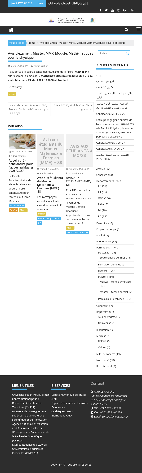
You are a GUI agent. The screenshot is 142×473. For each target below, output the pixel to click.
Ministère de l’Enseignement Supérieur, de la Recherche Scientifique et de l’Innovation (29, 415)
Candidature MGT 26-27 (110, 113)
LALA (101, 204)
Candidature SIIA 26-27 (110, 148)
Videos (102, 347)
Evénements (103, 241)
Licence (102, 270)
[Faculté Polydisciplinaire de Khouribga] (11, 29)
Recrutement (104, 366)
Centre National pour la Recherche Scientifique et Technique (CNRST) (27, 403)
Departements (105, 181)
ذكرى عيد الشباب (105, 81)
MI (99, 210)
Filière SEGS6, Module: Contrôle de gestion (73, 107)
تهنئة (98, 75)
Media (100, 336)
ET (99, 192)
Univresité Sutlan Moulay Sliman (31, 394)
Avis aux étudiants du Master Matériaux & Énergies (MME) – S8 (51, 151)
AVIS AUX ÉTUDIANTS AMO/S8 (79, 151)
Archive (100, 168)
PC (39, 223)
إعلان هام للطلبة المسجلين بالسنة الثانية (57, 3)
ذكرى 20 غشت (104, 87)
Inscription (102, 330)
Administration (41, 65)
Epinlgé (100, 235)
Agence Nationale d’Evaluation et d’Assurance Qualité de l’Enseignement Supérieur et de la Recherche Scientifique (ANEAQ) (31, 432)
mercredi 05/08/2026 (21, 151)
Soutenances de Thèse (113, 257)
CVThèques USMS (62, 411)
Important (102, 311)
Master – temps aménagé (115, 281)
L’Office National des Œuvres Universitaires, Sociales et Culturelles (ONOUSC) (29, 449)
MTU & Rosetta (105, 354)
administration (46, 173)
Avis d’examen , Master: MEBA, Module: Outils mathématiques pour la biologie (29, 109)
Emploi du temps (106, 229)
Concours (101, 175)
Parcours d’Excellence (111, 298)
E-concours (58, 407)
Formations (103, 247)
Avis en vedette (17, 205)
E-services (102, 223)
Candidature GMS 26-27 (110, 142)
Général (13, 210)
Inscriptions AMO (61, 415)
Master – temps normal (114, 292)
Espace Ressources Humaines (69, 403)
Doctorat (103, 252)
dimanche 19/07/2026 (79, 168)
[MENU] (138, 29)
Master (12, 94)
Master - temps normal (49, 218)
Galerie (102, 341)
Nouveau (103, 323)
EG (99, 186)
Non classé (102, 360)
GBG (101, 198)
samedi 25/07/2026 (49, 168)
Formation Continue (109, 264)
